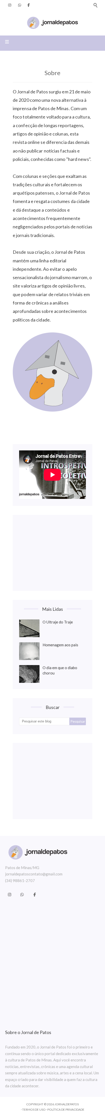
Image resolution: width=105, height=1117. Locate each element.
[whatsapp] (19, 5)
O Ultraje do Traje (58, 622)
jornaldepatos (67, 1104)
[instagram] (9, 5)
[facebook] (28, 5)
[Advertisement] (52, 553)
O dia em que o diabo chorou (60, 670)
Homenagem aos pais (60, 644)
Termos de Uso (34, 1109)
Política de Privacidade (65, 1109)
